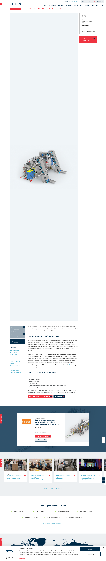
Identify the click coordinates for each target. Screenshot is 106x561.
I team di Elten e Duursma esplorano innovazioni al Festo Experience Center (13, 477)
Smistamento (13, 354)
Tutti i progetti (41, 440)
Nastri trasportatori (15, 365)
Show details (22, 558)
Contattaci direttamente (86, 39)
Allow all (90, 549)
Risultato (14, 341)
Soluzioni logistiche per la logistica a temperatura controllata (63, 477)
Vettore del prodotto (15, 329)
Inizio (44, 5)
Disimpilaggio (13, 352)
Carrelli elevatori (14, 359)
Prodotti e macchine (56, 5)
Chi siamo (77, 5)
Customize (89, 554)
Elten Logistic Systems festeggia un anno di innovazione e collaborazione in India (37, 477)
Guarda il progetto (42, 436)
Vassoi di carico (14, 368)
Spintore (12, 356)
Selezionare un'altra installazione (39, 396)
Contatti (95, 5)
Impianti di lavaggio (15, 361)
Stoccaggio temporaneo (16, 372)
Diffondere (1, 543)
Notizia (83, 1)
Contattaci (72, 365)
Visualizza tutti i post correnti (52, 488)
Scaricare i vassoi (14, 370)
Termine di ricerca (102, 5)
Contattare (58, 396)
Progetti (86, 5)
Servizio (68, 5)
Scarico (12, 363)
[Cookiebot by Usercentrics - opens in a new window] (9, 558)
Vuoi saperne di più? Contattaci (52, 523)
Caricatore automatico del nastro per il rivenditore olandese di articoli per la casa (47, 422)
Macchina (15, 335)
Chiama (72, 1)
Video (90, 1)
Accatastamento (14, 350)
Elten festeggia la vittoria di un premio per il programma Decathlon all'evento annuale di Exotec (88, 477)
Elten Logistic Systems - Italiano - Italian (15, 4)
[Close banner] (103, 547)
